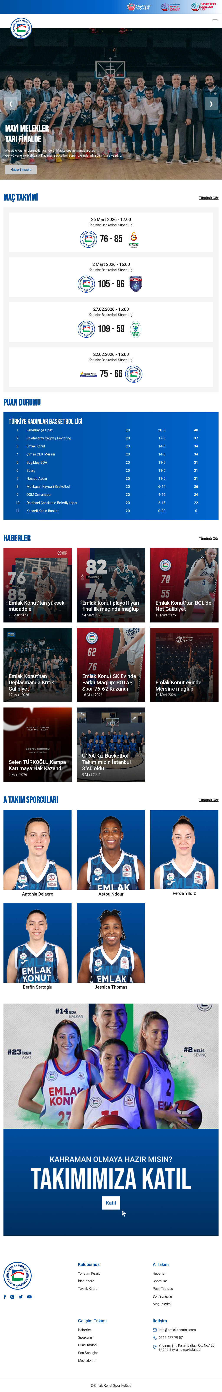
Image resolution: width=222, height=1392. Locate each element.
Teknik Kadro (88, 1289)
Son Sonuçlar (162, 1296)
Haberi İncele (20, 170)
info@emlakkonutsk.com (177, 1330)
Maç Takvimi (162, 1304)
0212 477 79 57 (171, 1338)
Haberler (159, 1273)
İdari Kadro (86, 1281)
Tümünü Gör (209, 198)
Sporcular (160, 1281)
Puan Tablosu (163, 1289)
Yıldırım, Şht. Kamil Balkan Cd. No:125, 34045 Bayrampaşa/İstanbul (187, 1347)
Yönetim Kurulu (89, 1273)
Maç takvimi (87, 1360)
